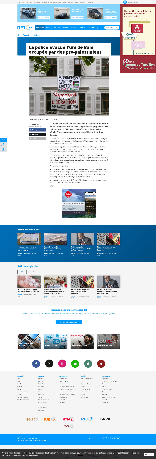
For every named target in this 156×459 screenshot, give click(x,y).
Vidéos (74, 27)
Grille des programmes (67, 386)
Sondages (62, 402)
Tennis (40, 397)
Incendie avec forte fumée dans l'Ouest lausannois (52, 249)
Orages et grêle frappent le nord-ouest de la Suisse (28, 290)
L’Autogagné (63, 397)
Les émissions (64, 378)
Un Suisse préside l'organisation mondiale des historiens (81, 249)
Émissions (57, 27)
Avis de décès (85, 397)
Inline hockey (42, 402)
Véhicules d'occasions (86, 2)
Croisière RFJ (93, 27)
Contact (104, 399)
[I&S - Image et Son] (68, 426)
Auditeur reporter (22, 397)
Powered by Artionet (95, 439)
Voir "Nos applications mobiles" (113, 341)
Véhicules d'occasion (87, 378)
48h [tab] (22, 272)
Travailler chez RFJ (107, 389)
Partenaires (105, 392)
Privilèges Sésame (72, 2)
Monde (19, 384)
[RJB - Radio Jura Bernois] (50, 419)
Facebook (36, 364)
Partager (35, 130)
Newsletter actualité (23, 399)
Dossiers (19, 394)
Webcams (44, 2)
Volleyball (41, 386)
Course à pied (42, 405)
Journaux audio (21, 392)
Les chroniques (64, 381)
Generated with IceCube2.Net (111, 439)
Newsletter (105, 402)
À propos (105, 378)
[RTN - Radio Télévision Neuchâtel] (68, 419)
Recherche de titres (66, 384)
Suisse (37, 35)
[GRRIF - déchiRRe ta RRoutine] (105, 419)
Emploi (50, 2)
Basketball (41, 384)
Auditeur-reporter (132, 2)
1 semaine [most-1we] (32, 272)
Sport (48, 27)
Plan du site (42, 440)
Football (40, 378)
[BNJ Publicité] (31, 419)
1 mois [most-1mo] (42, 272)
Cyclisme (41, 389)
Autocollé (62, 399)
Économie (20, 386)
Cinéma (83, 381)
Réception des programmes (110, 381)
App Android (101, 364)
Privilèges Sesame (86, 384)
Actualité (40, 27)
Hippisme (41, 394)
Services (82, 27)
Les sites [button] (21, 2)
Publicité (104, 386)
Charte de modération (109, 397)
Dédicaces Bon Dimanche (67, 389)
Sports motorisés (43, 399)
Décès (55, 2)
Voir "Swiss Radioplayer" (60, 341)
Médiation (105, 394)
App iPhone (88, 364)
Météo (83, 386)
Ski (39, 392)
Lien (34, 138)
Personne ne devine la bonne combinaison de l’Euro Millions (26, 249)
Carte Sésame (62, 2)
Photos (66, 27)
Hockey (40, 381)
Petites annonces (86, 389)
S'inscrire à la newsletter (69, 322)
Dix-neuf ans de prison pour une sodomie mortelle (106, 249)
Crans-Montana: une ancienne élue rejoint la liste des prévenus (54, 291)
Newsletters (75, 364)
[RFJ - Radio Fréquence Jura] (87, 419)
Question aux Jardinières (67, 394)
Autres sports (42, 407)
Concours (62, 405)
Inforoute (37, 2)
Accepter (149, 454)
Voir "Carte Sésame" (34, 341)
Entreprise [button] (30, 2)
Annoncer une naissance (67, 392)
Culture (19, 389)
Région (19, 378)
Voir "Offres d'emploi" (87, 341)
